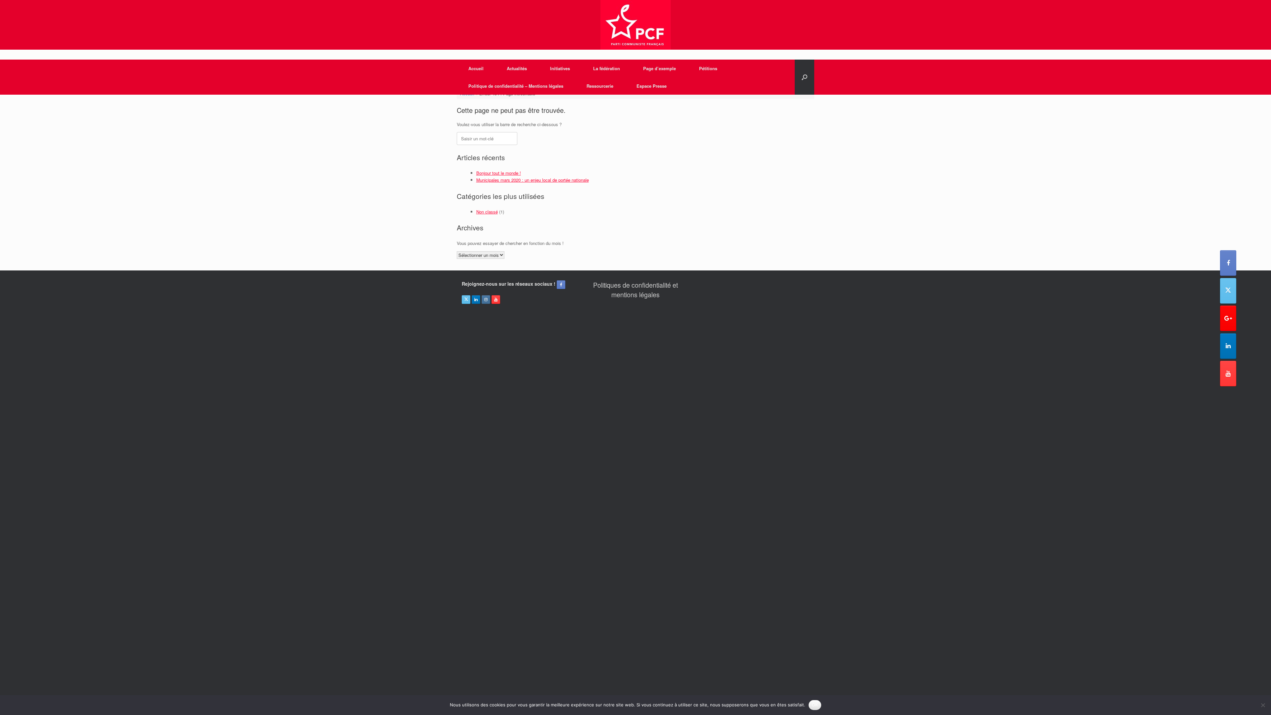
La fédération (606, 68)
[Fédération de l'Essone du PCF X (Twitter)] (1228, 291)
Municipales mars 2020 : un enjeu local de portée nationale (532, 180)
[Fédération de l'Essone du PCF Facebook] (1228, 263)
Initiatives (560, 68)
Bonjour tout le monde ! (498, 173)
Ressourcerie (600, 86)
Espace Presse (651, 86)
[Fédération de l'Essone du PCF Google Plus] (1228, 318)
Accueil (476, 68)
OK (815, 704)
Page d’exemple (659, 68)
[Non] (1262, 705)
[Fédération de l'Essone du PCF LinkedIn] (1228, 346)
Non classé (487, 212)
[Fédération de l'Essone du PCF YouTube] (1228, 373)
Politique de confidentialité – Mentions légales (515, 86)
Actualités (517, 68)
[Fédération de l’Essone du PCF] (635, 25)
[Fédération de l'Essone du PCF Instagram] (486, 299)
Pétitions (708, 68)
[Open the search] (804, 77)
